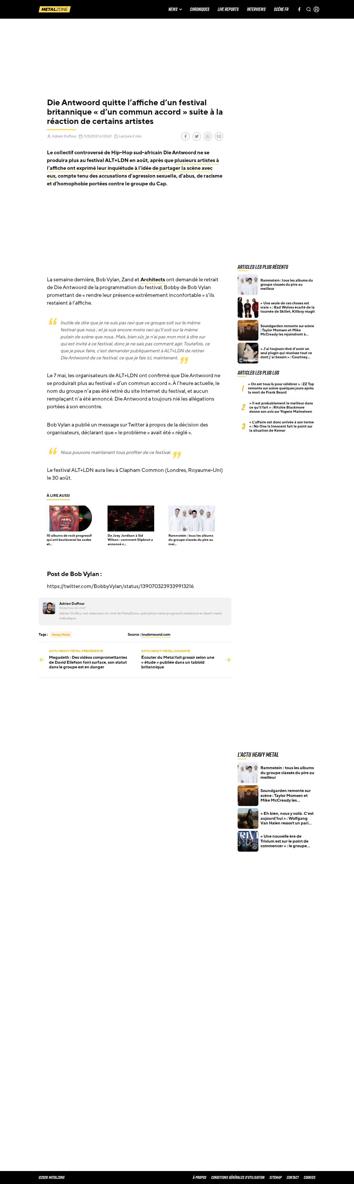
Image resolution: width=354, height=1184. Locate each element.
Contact (293, 1177)
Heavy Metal (61, 635)
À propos (199, 1177)
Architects (152, 279)
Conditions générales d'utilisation (238, 1177)
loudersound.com (155, 634)
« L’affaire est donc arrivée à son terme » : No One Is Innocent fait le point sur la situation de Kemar (281, 426)
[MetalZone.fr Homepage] (55, 9)
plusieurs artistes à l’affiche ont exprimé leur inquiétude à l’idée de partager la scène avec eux (133, 168)
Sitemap (276, 1177)
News (173, 9)
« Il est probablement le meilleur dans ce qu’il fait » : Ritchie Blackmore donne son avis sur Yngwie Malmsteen (281, 407)
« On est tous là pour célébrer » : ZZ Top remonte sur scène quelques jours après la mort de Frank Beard (281, 388)
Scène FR (281, 9)
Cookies (309, 1177)
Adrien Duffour (64, 136)
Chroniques (199, 9)
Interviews (256, 9)
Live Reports (228, 9)
